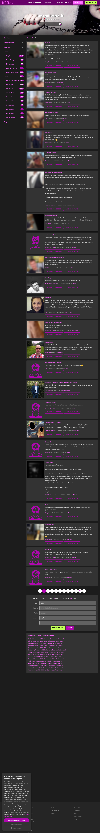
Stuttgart (65, 368)
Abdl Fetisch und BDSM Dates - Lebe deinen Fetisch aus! (45, 663)
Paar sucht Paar (10, 117)
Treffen (47, 505)
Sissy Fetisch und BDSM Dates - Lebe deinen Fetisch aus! (45, 643)
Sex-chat (7, 38)
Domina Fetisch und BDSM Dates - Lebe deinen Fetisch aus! (46, 659)
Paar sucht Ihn (9, 109)
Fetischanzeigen (55, 810)
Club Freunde (9, 64)
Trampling (48, 549)
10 (80, 591)
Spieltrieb (48, 442)
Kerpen (68, 102)
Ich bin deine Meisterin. (52, 235)
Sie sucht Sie (9, 101)
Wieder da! (78, 3)
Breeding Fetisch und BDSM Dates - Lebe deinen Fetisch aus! (46, 648)
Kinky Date (8, 56)
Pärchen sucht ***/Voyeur (53, 422)
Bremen (68, 142)
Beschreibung (34, 623)
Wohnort (35, 608)
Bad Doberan (75, 330)
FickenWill (48, 297)
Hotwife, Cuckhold (50, 92)
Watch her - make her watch (53, 172)
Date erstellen (57, 628)
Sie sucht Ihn (9, 97)
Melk (71, 312)
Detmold (69, 223)
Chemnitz (65, 118)
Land (36, 603)
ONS (6, 76)
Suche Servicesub (50, 43)
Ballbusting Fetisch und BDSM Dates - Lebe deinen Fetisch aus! (47, 650)
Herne (68, 62)
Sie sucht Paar (9, 105)
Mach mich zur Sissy (51, 569)
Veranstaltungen (9, 42)
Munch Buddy (9, 60)
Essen (74, 283)
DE (69, 3)
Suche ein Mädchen (51, 215)
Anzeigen (35, 598)
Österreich (66, 312)
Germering (60, 82)
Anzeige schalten (72, 66)
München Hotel (49, 524)
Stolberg (74, 247)
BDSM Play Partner (11, 68)
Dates (6, 52)
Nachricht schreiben (54, 66)
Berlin (68, 160)
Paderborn (60, 352)
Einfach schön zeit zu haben (53, 362)
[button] (16, 828)
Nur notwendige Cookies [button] (16, 824)
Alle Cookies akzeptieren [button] (16, 820)
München (75, 494)
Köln (72, 267)
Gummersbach (66, 390)
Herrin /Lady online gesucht (53, 322)
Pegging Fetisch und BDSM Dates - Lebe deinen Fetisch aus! (46, 652)
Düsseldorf (76, 430)
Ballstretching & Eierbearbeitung (55, 257)
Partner (76, 808)
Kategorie (35, 618)
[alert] (16, 802)
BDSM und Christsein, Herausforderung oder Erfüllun (61, 382)
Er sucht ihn (54, 813)
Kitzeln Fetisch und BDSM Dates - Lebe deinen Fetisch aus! (45, 665)
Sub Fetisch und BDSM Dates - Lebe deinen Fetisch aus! (44, 656)
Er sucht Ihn (9, 84)
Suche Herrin (49, 462)
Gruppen (6, 122)
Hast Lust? (48, 132)
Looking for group (50, 152)
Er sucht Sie (9, 88)
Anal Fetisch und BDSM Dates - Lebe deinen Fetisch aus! (45, 661)
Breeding (48, 278)
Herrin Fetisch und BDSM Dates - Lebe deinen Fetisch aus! (45, 668)
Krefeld (73, 408)
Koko (75, 819)
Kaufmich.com (78, 816)
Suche (70, 628)
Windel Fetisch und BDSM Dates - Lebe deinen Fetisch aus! (45, 645)
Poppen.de (77, 810)
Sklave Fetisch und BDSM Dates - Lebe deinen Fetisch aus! (45, 641)
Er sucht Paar (9, 93)
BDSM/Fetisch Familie (12, 72)
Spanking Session (50, 402)
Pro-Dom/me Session (12, 80)
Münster (74, 557)
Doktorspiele (49, 342)
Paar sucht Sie (9, 113)
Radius (36, 613)
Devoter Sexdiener (50, 72)
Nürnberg (74, 205)
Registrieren (91, 3)
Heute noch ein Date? (51, 112)
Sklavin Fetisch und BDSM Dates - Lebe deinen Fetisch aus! (45, 654)
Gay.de (75, 813)
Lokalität (7, 47)
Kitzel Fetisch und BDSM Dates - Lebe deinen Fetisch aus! (45, 670)
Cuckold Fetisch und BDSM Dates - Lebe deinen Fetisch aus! (46, 639)
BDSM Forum (54, 808)
